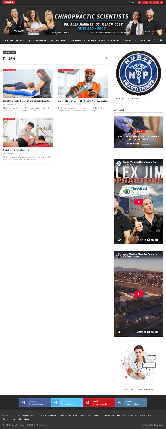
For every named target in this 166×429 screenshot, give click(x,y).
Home (10, 40)
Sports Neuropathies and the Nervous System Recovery (138, 138)
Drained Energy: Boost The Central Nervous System (83, 101)
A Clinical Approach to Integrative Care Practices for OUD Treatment (50, 2)
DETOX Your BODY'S (66, 70)
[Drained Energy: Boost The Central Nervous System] (83, 83)
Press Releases (145, 415)
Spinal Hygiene (9, 70)
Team (21, 40)
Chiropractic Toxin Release (16, 149)
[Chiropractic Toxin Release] (28, 132)
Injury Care (97, 40)
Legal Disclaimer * (23, 419)
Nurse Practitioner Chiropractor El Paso (130, 98)
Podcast (115, 40)
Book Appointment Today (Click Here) (139, 389)
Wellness (78, 40)
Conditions (59, 40)
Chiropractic (9, 119)
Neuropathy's (139, 131)
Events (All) (85, 415)
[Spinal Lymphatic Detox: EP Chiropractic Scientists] (28, 83)
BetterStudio (158, 425)
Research (7, 419)
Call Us (146, 40)
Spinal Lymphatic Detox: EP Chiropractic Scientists (27, 101)
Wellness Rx (109, 415)
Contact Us (15, 415)
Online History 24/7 (30, 415)
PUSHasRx (132, 415)
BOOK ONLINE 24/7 (39, 40)
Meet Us (63, 415)
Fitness (131, 40)
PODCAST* (74, 415)
